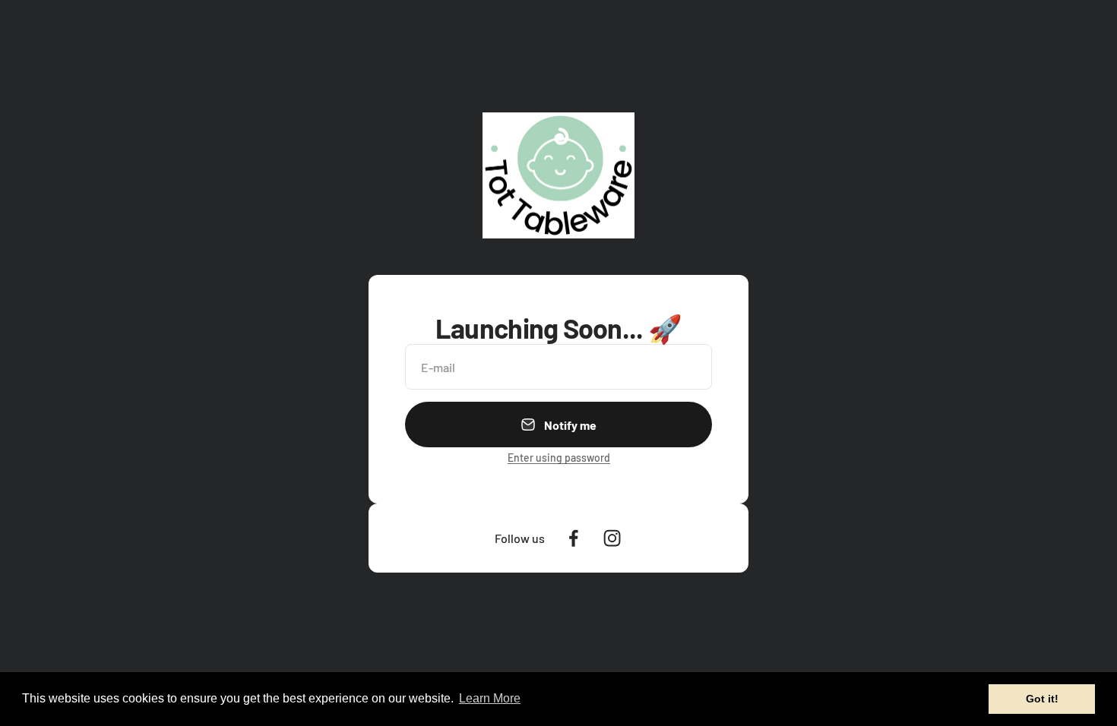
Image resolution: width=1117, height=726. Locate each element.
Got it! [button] (1042, 699)
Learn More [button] (490, 698)
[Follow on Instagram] (612, 538)
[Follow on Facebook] (573, 538)
